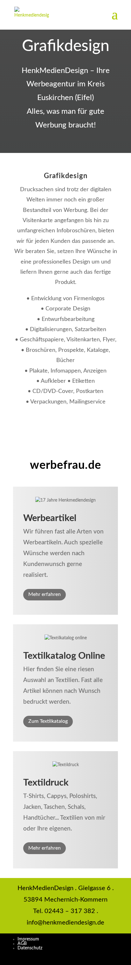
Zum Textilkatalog (48, 721)
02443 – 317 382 (70, 911)
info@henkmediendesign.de (65, 922)
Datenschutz (29, 948)
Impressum (28, 939)
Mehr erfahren (44, 594)
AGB (22, 943)
